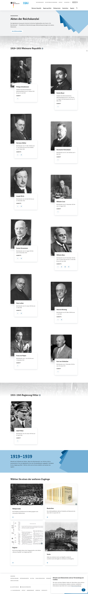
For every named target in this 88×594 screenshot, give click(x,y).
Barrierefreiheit (30, 590)
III (65, 266)
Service (74, 2)
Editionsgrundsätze (24, 578)
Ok (83, 590)
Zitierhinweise (49, 578)
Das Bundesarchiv (40, 2)
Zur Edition (66, 2)
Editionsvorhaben (14, 578)
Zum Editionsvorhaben (17, 31)
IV (68, 266)
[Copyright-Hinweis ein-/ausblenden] (42, 48)
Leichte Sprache (15, 587)
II (21, 155)
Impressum (37, 590)
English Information (26, 587)
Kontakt (60, 2)
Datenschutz (44, 590)
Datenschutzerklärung (76, 585)
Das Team (32, 578)
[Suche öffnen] (77, 8)
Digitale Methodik (14, 580)
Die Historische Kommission (51, 2)
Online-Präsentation (40, 578)
